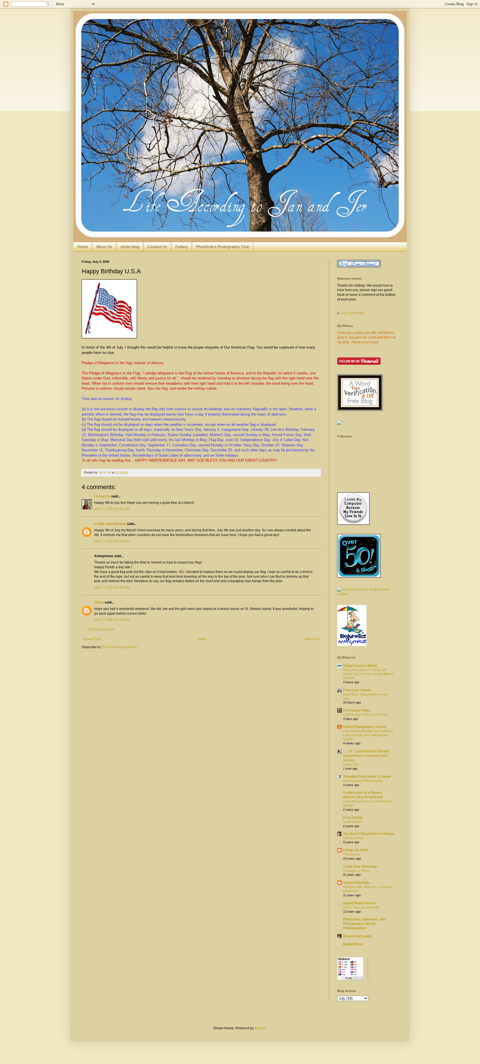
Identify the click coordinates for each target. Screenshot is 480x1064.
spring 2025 (351, 764)
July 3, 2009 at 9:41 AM (111, 509)
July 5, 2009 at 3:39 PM (111, 620)
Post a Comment (101, 629)
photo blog (130, 246)
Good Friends (352, 821)
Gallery (181, 246)
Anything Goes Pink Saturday (363, 780)
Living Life (102, 496)
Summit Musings (356, 883)
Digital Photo (353, 944)
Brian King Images (357, 936)
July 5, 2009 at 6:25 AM (111, 541)
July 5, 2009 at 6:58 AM (111, 587)
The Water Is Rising (356, 870)
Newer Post (92, 639)
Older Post (311, 639)
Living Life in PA (355, 850)
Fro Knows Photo (356, 710)
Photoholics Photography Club (222, 246)
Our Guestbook (352, 313)
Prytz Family (353, 818)
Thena (99, 602)
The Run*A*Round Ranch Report (368, 834)
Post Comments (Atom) (119, 647)
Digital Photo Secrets (359, 903)
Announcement (353, 838)
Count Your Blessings (360, 866)
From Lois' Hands (357, 690)
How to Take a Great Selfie (361, 907)
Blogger (260, 1028)
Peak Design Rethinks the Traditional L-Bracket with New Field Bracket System (368, 735)
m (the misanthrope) (110, 524)
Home (82, 246)
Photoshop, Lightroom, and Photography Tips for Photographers (364, 923)
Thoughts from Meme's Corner (367, 776)
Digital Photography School (364, 727)
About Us (104, 246)
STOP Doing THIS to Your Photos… (367, 714)
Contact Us (157, 246)
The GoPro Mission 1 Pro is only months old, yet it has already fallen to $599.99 (368, 674)
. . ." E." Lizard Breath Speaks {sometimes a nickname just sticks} (366, 755)
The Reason (351, 854)
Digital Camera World (360, 666)
